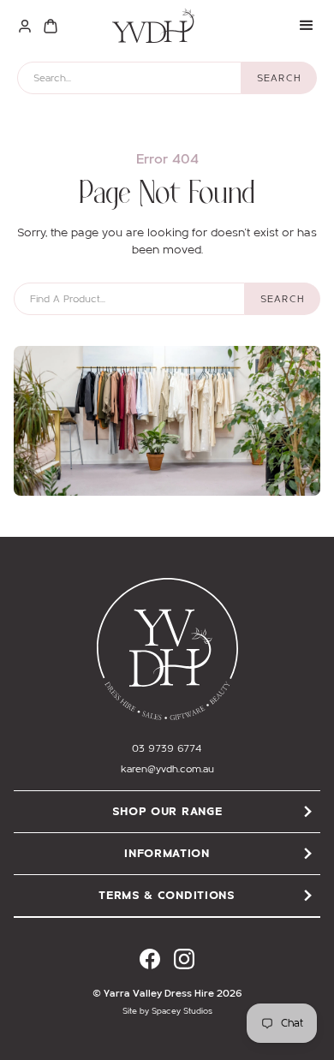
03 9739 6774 (167, 748)
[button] (306, 25)
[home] (149, 25)
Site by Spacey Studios (167, 1011)
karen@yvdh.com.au (167, 769)
